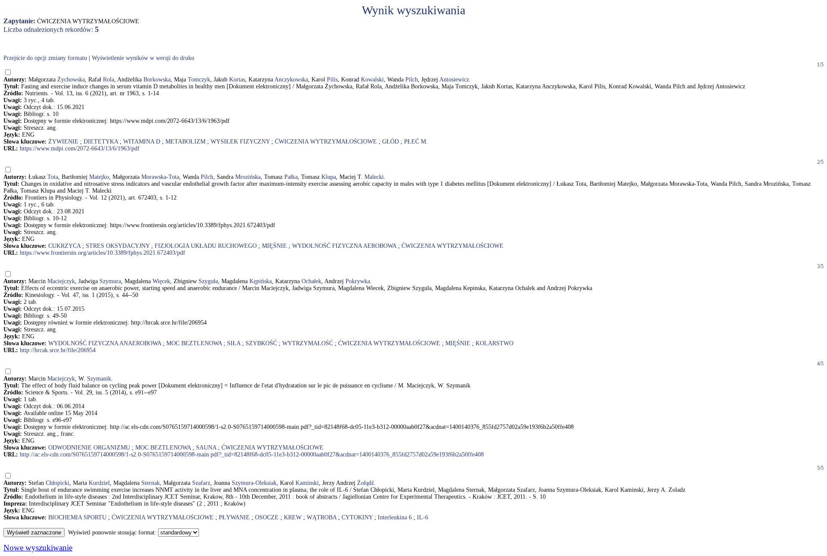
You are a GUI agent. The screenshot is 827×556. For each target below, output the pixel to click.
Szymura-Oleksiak (254, 483)
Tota (52, 177)
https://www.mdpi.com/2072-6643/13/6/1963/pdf (80, 148)
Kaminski (307, 483)
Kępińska (260, 281)
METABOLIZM (185, 141)
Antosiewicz (454, 79)
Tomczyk (199, 79)
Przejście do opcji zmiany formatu (45, 58)
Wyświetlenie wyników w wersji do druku (143, 58)
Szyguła (208, 281)
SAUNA (206, 447)
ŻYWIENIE (63, 141)
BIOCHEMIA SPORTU (77, 517)
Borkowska (157, 79)
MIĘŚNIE (274, 246)
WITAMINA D (141, 141)
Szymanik (99, 378)
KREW (293, 517)
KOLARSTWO (494, 343)
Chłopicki (57, 483)
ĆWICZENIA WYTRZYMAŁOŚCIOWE (326, 141)
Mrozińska (248, 177)
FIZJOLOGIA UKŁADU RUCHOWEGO (206, 246)
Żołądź (365, 483)
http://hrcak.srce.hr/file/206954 (58, 350)
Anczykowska (291, 79)
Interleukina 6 (395, 517)
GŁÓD (390, 141)
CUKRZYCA (64, 246)
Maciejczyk (61, 281)
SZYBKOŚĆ (261, 343)
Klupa (328, 177)
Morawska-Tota (160, 177)
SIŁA (233, 343)
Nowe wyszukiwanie (37, 547)
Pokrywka (357, 281)
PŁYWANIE (234, 517)
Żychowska (71, 79)
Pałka (291, 177)
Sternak (150, 483)
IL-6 (422, 517)
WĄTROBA (321, 517)
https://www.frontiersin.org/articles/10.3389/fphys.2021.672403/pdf (102, 253)
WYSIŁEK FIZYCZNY (240, 141)
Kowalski (372, 79)
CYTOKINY (357, 517)
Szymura (110, 281)
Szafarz (201, 483)
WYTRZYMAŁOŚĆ (307, 343)
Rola (108, 79)
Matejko (99, 177)
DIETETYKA (101, 141)
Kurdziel (99, 483)
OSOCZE (267, 517)
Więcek (161, 281)
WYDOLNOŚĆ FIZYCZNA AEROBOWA (344, 246)
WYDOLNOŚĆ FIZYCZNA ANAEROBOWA (104, 343)
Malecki (374, 177)
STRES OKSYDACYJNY (117, 246)
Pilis (332, 79)
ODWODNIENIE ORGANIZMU (89, 447)
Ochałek (311, 281)
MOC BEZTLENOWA (194, 343)
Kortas (237, 79)
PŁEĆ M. (416, 141)
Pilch (411, 79)
